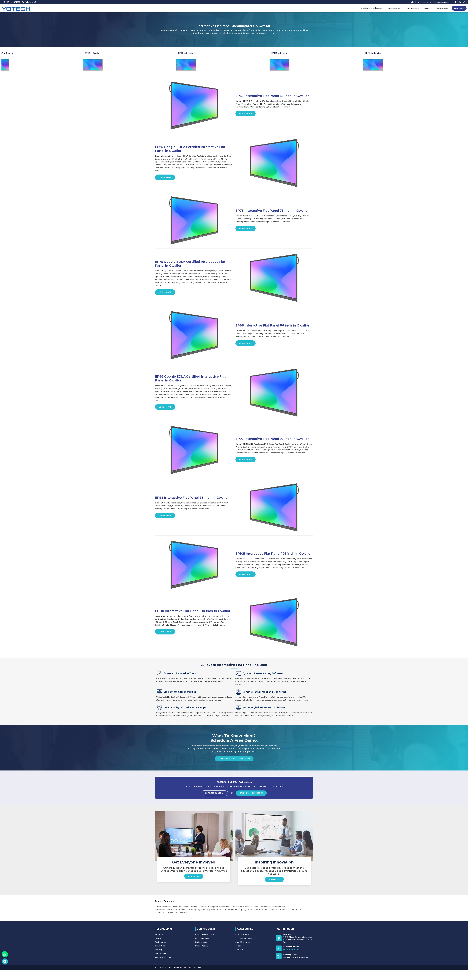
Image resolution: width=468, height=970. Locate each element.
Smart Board (216, 909)
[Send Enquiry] (5, 961)
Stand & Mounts (242, 942)
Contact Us (442, 8)
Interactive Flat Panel (204, 934)
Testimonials (160, 942)
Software (239, 950)
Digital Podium (201, 946)
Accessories (394, 8)
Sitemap (158, 950)
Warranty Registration (164, 957)
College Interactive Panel (219, 907)
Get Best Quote (213, 793)
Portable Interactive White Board (286, 909)
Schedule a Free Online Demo (234, 758)
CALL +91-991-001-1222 (250, 793)
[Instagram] (464, 2)
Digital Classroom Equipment (256, 909)
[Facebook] (455, 2)
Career (427, 8)
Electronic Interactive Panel (245, 907)
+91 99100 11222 (13, 2)
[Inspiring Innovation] (274, 836)
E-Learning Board (232, 909)
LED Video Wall (202, 938)
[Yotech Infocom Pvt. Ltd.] (15, 8)
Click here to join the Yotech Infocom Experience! (431, 2)
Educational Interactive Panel (168, 907)
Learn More (245, 113)
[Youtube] (460, 2)
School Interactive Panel (195, 907)
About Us (159, 934)
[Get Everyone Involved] (194, 836)
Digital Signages (202, 942)
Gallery (158, 938)
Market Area (160, 953)
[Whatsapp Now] (5, 954)
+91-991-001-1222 (291, 950)
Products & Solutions (371, 8)
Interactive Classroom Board (272, 907)
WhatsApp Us (31, 2)
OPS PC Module (242, 934)
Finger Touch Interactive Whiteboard (171, 912)
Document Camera (243, 938)
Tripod (238, 946)
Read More (194, 876)
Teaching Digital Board (198, 909)
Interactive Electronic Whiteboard (170, 909)
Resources (412, 8)
